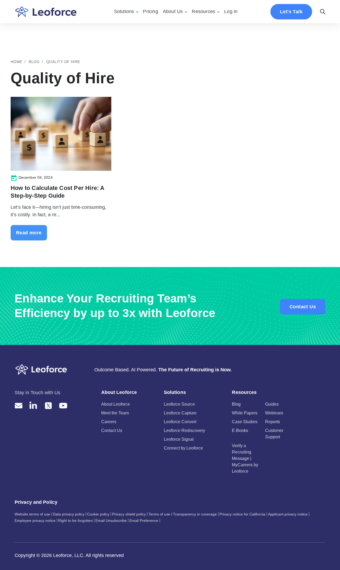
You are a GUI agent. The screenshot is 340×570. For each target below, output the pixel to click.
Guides (272, 404)
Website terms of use (32, 514)
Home (16, 62)
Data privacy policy (68, 514)
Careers (108, 421)
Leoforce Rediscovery (184, 430)
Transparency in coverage (195, 514)
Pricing (150, 11)
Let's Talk (291, 11)
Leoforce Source (179, 404)
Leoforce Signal (179, 439)
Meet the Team (115, 413)
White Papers (244, 413)
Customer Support (274, 433)
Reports (272, 421)
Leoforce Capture (180, 413)
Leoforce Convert (180, 421)
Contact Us (303, 306)
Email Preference (143, 520)
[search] (322, 11)
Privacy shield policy (129, 514)
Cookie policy (98, 514)
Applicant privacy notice (288, 514)
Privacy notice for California (242, 514)
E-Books (240, 430)
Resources (203, 11)
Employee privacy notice (35, 520)
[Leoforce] (46, 11)
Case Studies (244, 421)
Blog (34, 62)
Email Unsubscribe (111, 520)
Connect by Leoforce (183, 448)
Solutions (124, 11)
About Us (173, 11)
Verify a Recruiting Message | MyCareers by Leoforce (245, 458)
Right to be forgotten (75, 520)
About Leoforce (115, 404)
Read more (29, 232)
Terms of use (159, 514)
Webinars (274, 413)
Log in (230, 11)
